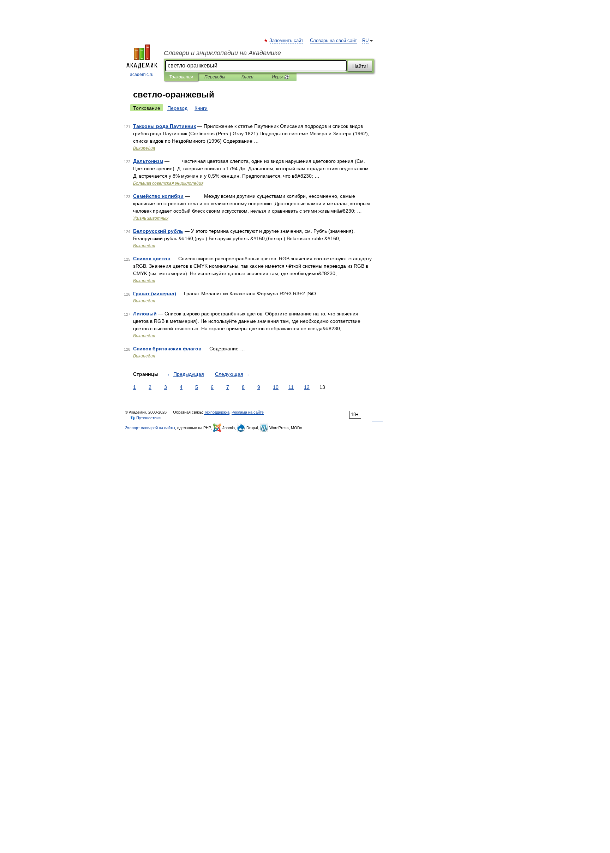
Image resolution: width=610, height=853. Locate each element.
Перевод (177, 108)
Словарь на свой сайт (333, 40)
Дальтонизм (148, 161)
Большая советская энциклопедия (168, 183)
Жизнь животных (150, 218)
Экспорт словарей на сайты (150, 428)
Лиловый (145, 313)
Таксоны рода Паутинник (164, 126)
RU (365, 40)
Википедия (144, 148)
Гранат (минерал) (154, 293)
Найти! (360, 66)
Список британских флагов (167, 348)
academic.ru (142, 74)
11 (291, 387)
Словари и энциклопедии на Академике (222, 53)
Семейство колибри (158, 196)
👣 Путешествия (145, 418)
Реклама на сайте (248, 412)
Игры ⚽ (280, 77)
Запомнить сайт (286, 40)
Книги (247, 77)
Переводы (214, 77)
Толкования (181, 77)
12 (307, 387)
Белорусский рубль (158, 231)
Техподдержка (216, 412)
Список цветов (152, 258)
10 (276, 387)
